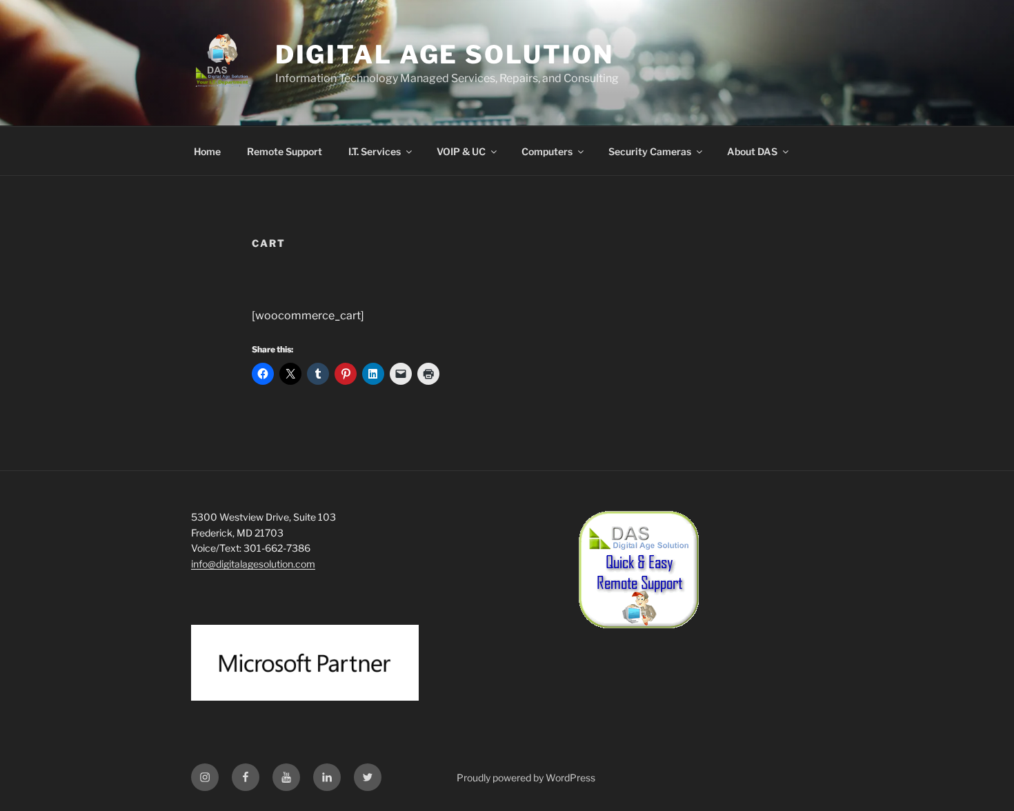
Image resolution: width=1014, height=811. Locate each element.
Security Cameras (649, 151)
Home (207, 151)
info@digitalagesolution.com (253, 564)
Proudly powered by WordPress (526, 777)
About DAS (752, 151)
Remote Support (284, 151)
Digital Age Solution (445, 54)
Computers (547, 151)
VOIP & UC (461, 151)
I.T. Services (374, 151)
